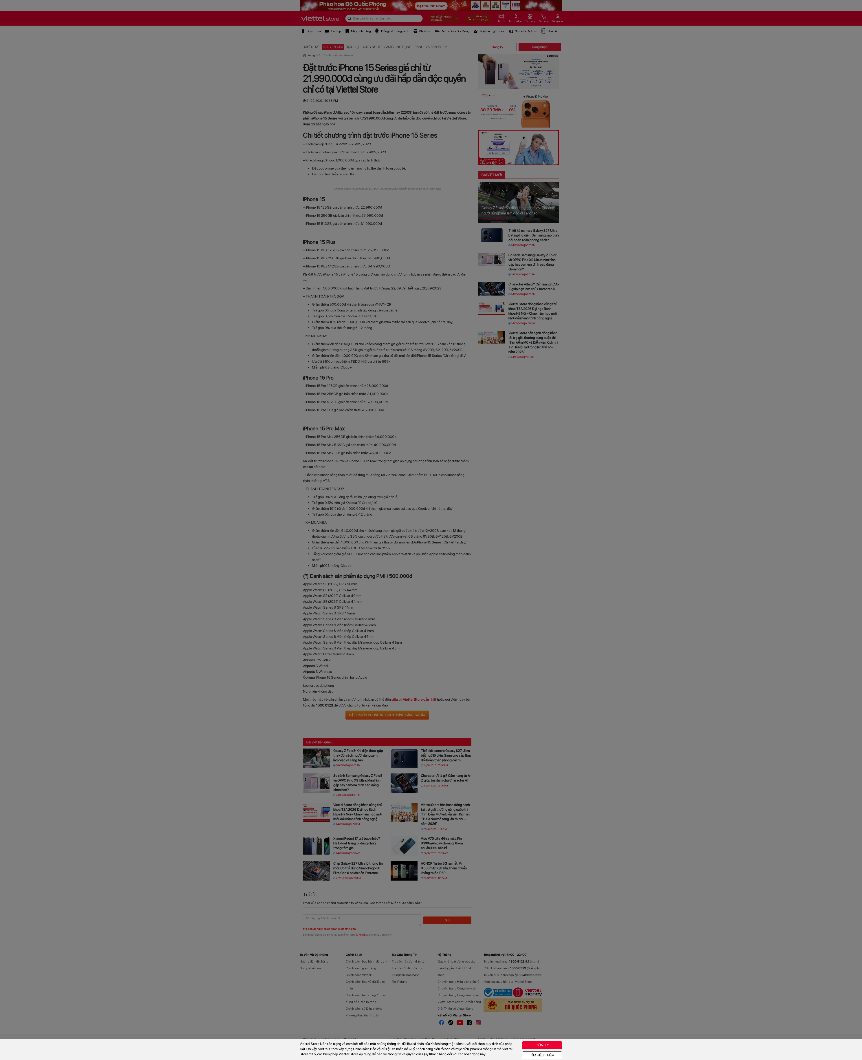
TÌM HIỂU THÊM (542, 1055)
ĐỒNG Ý (542, 1045)
